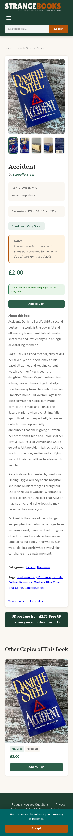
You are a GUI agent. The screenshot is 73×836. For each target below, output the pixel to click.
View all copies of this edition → (27, 601)
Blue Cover (53, 582)
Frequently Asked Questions (30, 804)
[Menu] (9, 18)
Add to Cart (36, 304)
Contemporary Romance (34, 577)
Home (8, 48)
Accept (36, 828)
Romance (43, 567)
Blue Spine (15, 588)
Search (58, 29)
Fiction (30, 567)
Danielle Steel (24, 48)
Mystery (39, 582)
